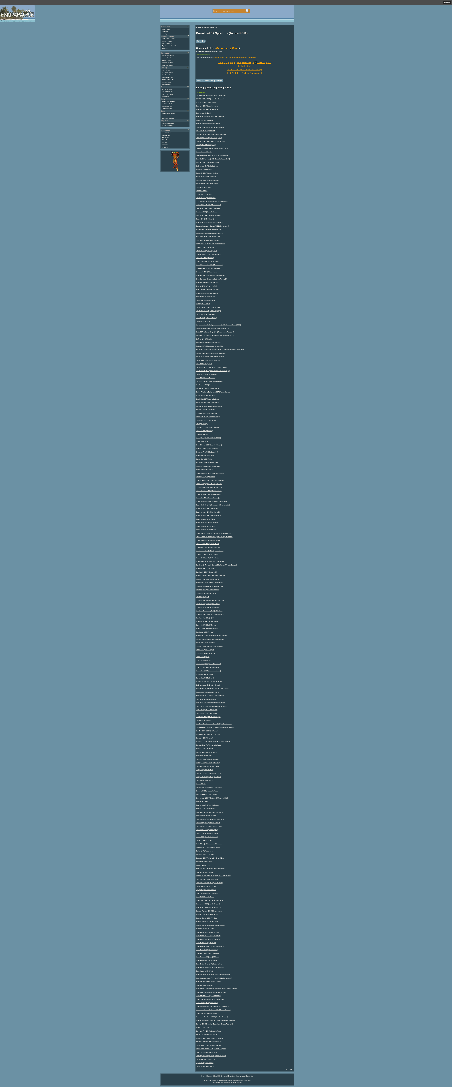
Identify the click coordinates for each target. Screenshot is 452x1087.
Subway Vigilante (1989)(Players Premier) (209, 911)
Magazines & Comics (168, 118)
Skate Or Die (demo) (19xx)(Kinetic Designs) (210, 357)
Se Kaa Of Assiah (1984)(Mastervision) (208, 205)
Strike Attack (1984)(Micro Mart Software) (209, 844)
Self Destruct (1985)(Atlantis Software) (208, 215)
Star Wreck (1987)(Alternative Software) (208, 745)
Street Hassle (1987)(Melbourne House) (209, 826)
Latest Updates (166, 34)
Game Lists (165, 48)
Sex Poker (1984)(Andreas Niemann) (208, 240)
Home (203, 1076)
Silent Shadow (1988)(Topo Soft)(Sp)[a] (208, 311)
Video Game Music (167, 43)
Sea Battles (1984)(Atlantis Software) (208, 208)
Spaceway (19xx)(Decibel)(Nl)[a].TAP (208, 547)
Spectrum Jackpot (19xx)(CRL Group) (208, 604)
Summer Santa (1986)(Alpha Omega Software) (211, 925)
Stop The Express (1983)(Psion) (206, 794)
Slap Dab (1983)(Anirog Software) (207, 395)
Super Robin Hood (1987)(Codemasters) (209, 964)
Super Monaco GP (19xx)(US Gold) (207, 957)
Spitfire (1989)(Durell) (203, 657)
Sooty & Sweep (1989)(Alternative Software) (210, 473)
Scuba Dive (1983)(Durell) (204, 194)
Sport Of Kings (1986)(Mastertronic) (207, 667)
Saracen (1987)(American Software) (207, 162)
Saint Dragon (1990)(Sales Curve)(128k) (209, 138)
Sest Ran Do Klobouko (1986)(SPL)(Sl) (208, 229)
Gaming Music (240, 1076)
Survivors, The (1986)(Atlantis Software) (209, 1031)
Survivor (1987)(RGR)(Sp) (204, 1027)
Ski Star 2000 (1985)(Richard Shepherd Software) (212, 367)
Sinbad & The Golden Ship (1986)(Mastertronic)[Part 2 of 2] (215, 335)
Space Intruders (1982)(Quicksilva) (207, 508)
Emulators (231, 1076)
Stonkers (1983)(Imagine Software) (207, 791)
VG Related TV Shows (168, 104)
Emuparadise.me (225, 1082)
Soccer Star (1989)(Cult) (204, 459)
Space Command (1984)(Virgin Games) (209, 491)
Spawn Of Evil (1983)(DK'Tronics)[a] (207, 558)
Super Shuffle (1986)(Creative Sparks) (208, 981)
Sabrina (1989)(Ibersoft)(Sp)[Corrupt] (208, 124)
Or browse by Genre (227, 48)
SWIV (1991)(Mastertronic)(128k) (206, 1052)
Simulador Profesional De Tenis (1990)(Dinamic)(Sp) (213, 328)
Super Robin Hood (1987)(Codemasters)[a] (210, 967)
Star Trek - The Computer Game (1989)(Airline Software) (214, 724)
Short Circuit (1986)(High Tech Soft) (207, 289)
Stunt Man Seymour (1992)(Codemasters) (209, 883)
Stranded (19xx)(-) (202, 801)
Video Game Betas (167, 75)
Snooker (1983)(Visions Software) (207, 448)
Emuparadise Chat (167, 58)
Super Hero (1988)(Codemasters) (207, 950)
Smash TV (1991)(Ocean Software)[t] (208, 417)
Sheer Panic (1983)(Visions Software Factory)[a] (211, 279)
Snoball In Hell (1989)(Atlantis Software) (209, 445)
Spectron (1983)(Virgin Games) (206, 593)
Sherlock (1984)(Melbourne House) (207, 282)
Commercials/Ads (167, 108)
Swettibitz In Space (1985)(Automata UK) (209, 1042)
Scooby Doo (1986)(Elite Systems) (207, 184)
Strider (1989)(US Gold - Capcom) (207, 837)
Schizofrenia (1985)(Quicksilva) (206, 176)
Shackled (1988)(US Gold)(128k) (206, 251)
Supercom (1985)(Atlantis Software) (207, 1013)
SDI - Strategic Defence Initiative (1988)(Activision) (212, 201)
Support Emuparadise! (168, 123)
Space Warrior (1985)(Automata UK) (207, 544)
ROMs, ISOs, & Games (168, 38)
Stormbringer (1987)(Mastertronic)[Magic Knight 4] (212, 798)
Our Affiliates (165, 137)
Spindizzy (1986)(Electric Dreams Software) (210, 646)
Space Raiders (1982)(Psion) (205, 526)
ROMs (198, 27)
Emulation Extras (166, 82)
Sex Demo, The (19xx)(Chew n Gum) (208, 237)
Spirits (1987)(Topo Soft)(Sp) (205, 650)
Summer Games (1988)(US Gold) (206, 918)
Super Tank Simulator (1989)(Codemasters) (210, 999)
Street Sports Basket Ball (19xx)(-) (207, 833)
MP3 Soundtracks (167, 89)
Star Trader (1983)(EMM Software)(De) (208, 717)
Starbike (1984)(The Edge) (204, 748)
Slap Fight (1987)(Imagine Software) (207, 399)
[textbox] (231, 11)
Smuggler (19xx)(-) (202, 424)
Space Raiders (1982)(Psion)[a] (206, 530)
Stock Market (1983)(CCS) (204, 780)
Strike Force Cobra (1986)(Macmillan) (208, 847)
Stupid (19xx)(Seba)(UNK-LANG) (206, 886)
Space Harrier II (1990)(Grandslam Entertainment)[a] (213, 505)
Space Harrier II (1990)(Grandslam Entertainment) (212, 501)
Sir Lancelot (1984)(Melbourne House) (208, 342)
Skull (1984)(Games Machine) (205, 378)
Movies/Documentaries (168, 101)
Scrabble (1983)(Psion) (203, 187)
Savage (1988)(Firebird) (204, 169)
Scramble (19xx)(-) (202, 191)
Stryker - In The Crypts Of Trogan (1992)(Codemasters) (213, 876)
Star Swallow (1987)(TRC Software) (207, 713)
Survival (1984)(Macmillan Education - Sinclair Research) (214, 1024)
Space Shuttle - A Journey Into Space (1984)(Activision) (213, 533)
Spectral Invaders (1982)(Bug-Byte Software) (210, 575)
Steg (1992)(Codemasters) (204, 770)
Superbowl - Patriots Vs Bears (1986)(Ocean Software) (213, 1010)
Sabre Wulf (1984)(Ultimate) (205, 120)
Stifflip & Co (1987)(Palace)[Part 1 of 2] (208, 773)
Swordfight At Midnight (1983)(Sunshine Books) (211, 1056)
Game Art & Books (167, 116)
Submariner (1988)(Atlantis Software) (208, 904)
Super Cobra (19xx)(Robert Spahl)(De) (208, 939)
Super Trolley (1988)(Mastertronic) (207, 1003)
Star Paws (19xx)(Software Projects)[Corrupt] (210, 703)
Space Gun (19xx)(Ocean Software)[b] (208, 498)
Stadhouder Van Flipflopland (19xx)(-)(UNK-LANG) (212, 688)
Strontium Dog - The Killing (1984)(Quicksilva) (210, 869)
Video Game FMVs (167, 106)
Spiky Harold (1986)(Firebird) (205, 643)
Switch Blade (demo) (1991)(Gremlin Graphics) (211, 1049)
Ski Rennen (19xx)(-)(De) (204, 364)
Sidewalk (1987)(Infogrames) (205, 300)
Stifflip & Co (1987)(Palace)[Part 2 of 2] (208, 777)
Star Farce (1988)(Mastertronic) (206, 699)
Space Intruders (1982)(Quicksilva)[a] (208, 512)
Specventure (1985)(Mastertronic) (207, 621)
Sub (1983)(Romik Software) (205, 897)
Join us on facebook (167, 62)
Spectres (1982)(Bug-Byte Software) (207, 590)
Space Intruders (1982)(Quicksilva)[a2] (208, 515)
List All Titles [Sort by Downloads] (244, 73)
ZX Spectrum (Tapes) (207, 27)
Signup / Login (166, 29)
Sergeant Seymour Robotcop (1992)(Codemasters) (212, 226)
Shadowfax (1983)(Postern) (205, 258)
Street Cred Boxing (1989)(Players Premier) (210, 812)
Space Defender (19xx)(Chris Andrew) (208, 494)
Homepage (165, 31)
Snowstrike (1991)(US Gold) (205, 455)
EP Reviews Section (167, 72)
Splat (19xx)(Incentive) (203, 660)
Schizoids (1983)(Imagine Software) (207, 180)
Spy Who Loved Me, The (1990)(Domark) (209, 681)
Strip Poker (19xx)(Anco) (204, 861)
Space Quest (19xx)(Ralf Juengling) (207, 522)
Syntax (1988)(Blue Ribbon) (205, 1063)
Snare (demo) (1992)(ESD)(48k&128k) (208, 438)
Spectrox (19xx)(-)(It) (202, 597)
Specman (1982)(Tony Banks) (205, 568)
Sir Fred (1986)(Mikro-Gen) (204, 339)
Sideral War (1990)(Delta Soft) (205, 297)
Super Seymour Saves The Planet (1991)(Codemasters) (214, 978)
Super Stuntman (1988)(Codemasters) (208, 996)
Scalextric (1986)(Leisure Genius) (207, 173)
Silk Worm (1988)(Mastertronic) (206, 314)
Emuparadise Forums (168, 55)
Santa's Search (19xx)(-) (204, 152)
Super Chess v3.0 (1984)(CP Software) (208, 936)
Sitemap (209, 1076)
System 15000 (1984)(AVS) (205, 1066)
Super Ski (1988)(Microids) (204, 985)
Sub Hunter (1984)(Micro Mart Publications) (210, 900)
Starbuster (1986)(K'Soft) (204, 756)
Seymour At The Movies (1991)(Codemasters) (210, 244)
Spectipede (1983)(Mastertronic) (206, 572)
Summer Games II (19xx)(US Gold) (207, 921)
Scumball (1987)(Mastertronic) (206, 198)
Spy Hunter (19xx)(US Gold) (205, 674)
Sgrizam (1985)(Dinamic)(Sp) (205, 247)
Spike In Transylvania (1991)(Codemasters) (210, 639)
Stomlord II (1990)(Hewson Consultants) (209, 787)
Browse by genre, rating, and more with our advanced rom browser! (234, 57)
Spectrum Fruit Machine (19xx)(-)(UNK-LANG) (210, 600)
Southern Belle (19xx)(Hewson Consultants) (210, 480)
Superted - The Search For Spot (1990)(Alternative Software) (215, 1020)
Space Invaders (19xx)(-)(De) (205, 519)
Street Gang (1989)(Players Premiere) (208, 823)
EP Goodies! (165, 147)
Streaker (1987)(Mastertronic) (205, 808)
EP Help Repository (167, 125)
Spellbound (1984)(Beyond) (205, 632)
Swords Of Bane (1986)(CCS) (205, 1059)
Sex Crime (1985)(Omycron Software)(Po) (209, 233)
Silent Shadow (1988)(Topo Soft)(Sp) (208, 307)
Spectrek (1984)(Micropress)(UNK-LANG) (209, 586)
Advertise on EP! (166, 132)
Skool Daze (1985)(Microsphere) (206, 374)
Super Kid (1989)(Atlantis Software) (207, 953)
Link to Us (164, 140)
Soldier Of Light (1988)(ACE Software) (208, 466)
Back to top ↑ (289, 1069)
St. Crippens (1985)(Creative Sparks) (208, 685)
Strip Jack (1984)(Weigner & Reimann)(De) (210, 858)
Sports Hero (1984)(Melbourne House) (208, 671)
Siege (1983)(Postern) (203, 304)
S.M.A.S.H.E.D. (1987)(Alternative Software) (210, 99)
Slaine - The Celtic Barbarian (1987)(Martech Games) (213, 392)
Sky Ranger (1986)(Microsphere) (206, 385)
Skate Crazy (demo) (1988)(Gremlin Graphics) (211, 353)
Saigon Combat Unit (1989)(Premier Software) (211, 134)
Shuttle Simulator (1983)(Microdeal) (207, 293)
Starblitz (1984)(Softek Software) (206, 752)
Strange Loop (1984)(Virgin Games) (207, 805)
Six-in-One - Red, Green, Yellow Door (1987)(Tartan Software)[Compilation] (220, 349)
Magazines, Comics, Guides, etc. (171, 46)
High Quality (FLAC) (167, 91)
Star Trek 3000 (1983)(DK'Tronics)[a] (208, 734)
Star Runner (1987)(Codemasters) (207, 710)
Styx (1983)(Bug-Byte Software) (206, 890)
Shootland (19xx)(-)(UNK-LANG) (206, 286)
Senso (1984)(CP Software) (205, 219)
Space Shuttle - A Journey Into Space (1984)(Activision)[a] (214, 537)
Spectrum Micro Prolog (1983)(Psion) (208, 607)
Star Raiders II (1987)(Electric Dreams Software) (211, 706)
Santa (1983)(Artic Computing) (206, 145)
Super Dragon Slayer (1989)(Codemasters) (210, 946)
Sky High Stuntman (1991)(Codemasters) (209, 381)
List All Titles (244, 66)
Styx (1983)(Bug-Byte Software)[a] (207, 893)
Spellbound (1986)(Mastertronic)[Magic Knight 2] (211, 635)
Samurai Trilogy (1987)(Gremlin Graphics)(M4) (211, 141)
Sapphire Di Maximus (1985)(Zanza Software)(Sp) (212, 155)
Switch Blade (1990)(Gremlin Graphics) (208, 1045)
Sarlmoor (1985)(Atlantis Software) (207, 166)
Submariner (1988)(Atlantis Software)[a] (208, 907)
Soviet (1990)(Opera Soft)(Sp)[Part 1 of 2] (209, 484)
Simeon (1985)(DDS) (203, 321)
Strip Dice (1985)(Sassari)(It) (205, 854)
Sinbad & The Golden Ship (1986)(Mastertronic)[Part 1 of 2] (215, 332)
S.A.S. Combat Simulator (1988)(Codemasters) (211, 95)
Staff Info (164, 142)
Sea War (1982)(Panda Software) (206, 212)
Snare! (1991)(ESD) (202, 441)
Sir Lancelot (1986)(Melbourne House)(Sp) (210, 346)
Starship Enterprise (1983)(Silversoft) (208, 763)
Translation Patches (167, 77)
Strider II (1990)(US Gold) (204, 840)
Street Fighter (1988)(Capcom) (206, 816)
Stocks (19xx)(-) (201, 784)
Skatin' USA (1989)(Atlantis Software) (208, 360)
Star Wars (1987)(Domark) (204, 738)
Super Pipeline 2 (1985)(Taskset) (206, 960)
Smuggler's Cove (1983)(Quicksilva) (207, 427)
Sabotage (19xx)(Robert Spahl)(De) (207, 109)
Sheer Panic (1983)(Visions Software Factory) (210, 275)
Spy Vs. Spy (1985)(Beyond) (205, 678)
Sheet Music (165, 96)
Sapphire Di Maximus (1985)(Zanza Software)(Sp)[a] (213, 159)
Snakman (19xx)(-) (202, 434)
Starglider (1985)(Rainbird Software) (207, 759)
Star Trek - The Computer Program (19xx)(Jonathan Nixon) (215, 727)
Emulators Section (167, 41)
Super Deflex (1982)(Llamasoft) (206, 943)
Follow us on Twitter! (167, 65)
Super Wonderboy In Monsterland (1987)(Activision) (212, 1006)
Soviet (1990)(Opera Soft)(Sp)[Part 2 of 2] (209, 487)
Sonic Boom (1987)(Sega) (204, 470)
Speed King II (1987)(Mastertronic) (207, 628)
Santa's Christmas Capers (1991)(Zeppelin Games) (212, 148)
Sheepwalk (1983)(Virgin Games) (207, 272)
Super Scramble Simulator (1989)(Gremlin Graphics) (213, 974)
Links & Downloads (167, 60)
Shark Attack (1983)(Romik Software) (208, 268)
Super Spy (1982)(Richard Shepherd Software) (211, 992)
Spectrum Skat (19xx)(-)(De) (205, 618)
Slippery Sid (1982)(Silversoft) (205, 410)
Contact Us (165, 144)
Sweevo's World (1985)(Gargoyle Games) (209, 1038)
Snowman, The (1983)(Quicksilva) (207, 452)
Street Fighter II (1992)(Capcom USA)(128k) (210, 819)
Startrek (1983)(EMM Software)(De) (207, 766)
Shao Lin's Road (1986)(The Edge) (207, 261)
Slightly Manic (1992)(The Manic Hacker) (209, 406)
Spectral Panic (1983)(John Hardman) (208, 579)
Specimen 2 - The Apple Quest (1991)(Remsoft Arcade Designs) (216, 565)
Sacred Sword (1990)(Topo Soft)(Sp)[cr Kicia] (210, 127)
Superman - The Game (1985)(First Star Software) (212, 1017)
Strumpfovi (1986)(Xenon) (204, 872)
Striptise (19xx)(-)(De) (203, 865)
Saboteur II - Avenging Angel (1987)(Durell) (210, 116)
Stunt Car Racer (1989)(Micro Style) (207, 879)
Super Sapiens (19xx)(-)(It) (204, 971)
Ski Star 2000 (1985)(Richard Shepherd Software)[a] (213, 371)
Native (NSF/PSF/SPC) (168, 94)
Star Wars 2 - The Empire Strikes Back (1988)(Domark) (213, 741)
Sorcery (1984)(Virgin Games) (205, 477)
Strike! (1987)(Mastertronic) (205, 851)
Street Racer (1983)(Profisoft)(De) (207, 830)
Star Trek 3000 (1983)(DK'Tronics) (207, 731)
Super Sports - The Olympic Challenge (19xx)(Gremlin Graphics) (216, 989)
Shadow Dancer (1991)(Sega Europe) (208, 254)
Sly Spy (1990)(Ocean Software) (206, 413)
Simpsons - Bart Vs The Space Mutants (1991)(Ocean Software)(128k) (218, 325)
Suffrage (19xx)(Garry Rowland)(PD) (207, 914)
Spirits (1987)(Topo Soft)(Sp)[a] (206, 653)
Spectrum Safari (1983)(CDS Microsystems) (210, 614)
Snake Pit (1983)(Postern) (204, 431)
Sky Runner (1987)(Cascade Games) (208, 388)
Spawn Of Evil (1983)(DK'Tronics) (207, 554)
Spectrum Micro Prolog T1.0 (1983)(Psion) (209, 611)
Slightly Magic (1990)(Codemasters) (207, 402)
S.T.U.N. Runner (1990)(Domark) (206, 102)
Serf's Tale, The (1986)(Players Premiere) (209, 222)
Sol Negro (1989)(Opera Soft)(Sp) (207, 462)
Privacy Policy (166, 135)
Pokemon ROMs (166, 84)
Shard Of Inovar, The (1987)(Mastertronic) (209, 265)
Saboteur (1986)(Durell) (203, 113)
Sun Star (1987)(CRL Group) (205, 929)
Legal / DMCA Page (244, 1080)
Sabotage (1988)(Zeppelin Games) (207, 106)
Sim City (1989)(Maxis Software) (206, 318)
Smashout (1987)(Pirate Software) (207, 420)
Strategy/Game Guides (168, 113)
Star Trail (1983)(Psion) (203, 720)
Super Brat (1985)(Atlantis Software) (207, 932)
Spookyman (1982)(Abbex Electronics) (208, 664)
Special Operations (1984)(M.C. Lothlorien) (210, 561)
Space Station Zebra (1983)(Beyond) (208, 540)
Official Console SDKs (168, 79)
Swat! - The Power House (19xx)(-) (207, 1034)
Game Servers (166, 70)
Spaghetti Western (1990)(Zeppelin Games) (210, 551)
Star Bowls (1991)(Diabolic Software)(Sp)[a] (210, 695)
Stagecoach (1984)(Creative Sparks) (208, 692)
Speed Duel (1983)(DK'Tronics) (206, 625)
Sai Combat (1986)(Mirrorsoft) (205, 131)
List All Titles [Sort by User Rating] (244, 69)
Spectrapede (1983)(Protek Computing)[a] (209, 583)
